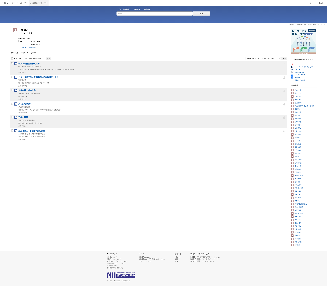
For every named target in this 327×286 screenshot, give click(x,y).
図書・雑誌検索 (124, 9)
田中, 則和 (298, 239)
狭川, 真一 (298, 100)
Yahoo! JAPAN (300, 80)
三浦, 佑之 (298, 138)
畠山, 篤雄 (298, 103)
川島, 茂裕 (298, 185)
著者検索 (137, 9)
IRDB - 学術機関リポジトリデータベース (204, 259)
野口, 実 (297, 182)
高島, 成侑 (298, 220)
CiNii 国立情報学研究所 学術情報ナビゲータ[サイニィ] (5, 3)
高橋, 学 (297, 235)
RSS (176, 259)
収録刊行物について (114, 259)
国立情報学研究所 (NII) (115, 268)
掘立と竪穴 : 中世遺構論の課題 (31, 131)
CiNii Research (144, 257)
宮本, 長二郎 (299, 207)
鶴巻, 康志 (298, 242)
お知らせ (178, 257)
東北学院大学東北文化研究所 (304, 106)
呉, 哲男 (297, 141)
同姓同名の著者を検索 (29, 47)
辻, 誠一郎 (298, 166)
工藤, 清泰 (298, 96)
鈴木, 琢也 (298, 122)
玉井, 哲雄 (298, 226)
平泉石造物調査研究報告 (28, 64)
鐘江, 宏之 (298, 144)
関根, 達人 (298, 216)
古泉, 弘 (297, 156)
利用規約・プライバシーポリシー (118, 261)
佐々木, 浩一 (299, 213)
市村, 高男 (298, 229)
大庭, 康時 (298, 160)
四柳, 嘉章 (298, 169)
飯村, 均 (297, 201)
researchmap (299, 72)
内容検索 (147, 9)
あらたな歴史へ (25, 104)
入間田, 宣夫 (299, 175)
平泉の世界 (23, 117)
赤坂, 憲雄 (298, 128)
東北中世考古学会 (301, 204)
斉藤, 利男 (298, 119)
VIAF (296, 64)
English (321, 3)
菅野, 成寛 (298, 191)
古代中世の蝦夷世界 (27, 90)
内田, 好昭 (298, 150)
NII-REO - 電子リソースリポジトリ (202, 261)
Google (297, 77)
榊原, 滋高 (298, 210)
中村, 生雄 (298, 131)
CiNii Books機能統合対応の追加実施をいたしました (307, 24)
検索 (201, 13)
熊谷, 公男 (298, 112)
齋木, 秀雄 (298, 153)
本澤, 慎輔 (298, 179)
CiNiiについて (112, 257)
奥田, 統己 (298, 147)
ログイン (313, 3)
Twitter (177, 261)
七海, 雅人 (298, 125)
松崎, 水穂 (298, 163)
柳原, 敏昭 (298, 198)
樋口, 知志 (298, 93)
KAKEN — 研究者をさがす (304, 67)
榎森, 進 (297, 109)
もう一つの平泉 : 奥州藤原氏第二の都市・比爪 (38, 77)
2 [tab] (306, 56)
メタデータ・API (145, 261)
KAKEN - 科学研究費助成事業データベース (205, 257)
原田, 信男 (298, 134)
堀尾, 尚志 (298, 172)
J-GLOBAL (298, 69)
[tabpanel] (303, 41)
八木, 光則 (298, 90)
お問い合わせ (111, 265)
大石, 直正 (298, 194)
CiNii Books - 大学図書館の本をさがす (152, 259)
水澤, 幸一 (298, 245)
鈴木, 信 (297, 115)
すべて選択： (18, 58)
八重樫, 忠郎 (299, 188)
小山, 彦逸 (298, 232)
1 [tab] (302, 56)
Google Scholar (300, 75)
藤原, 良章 (298, 223)
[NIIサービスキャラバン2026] (303, 41)
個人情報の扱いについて (115, 263)
